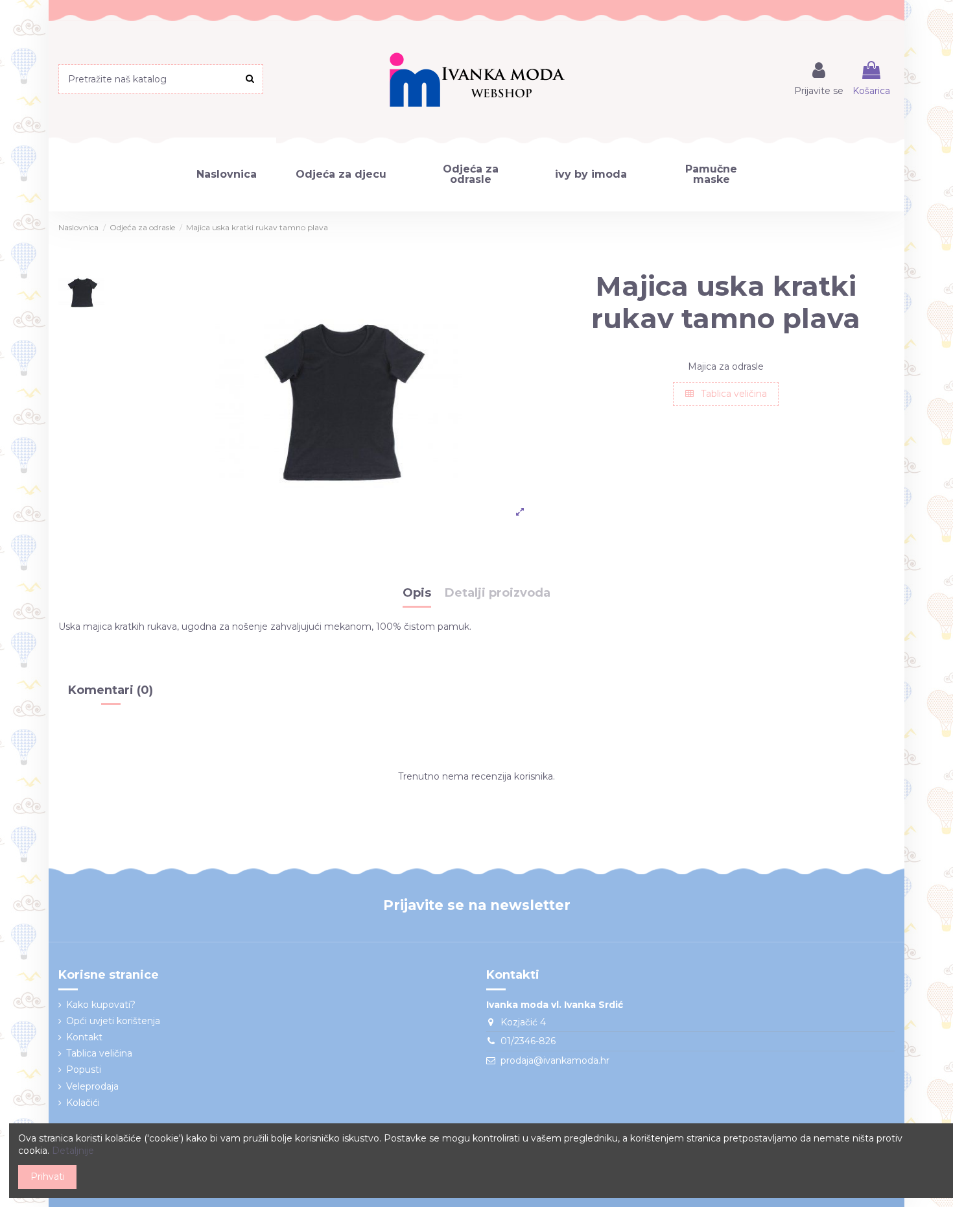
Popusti (83, 1069)
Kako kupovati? (100, 1004)
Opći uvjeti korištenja (113, 1021)
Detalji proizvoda (497, 593)
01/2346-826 (528, 1041)
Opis (417, 593)
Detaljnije (73, 1150)
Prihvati (47, 1176)
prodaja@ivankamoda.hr (554, 1060)
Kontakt (84, 1037)
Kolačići (83, 1102)
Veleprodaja (92, 1086)
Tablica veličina (732, 394)
